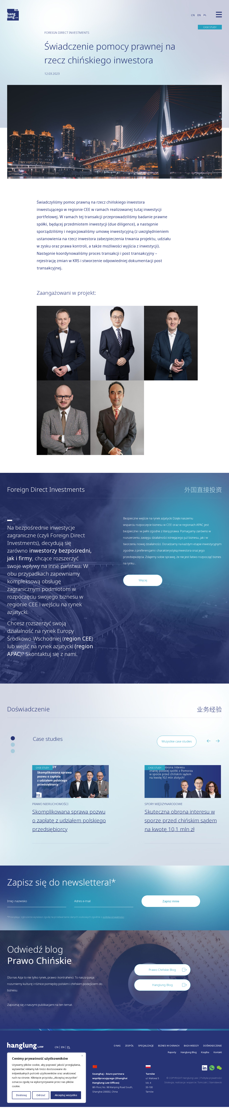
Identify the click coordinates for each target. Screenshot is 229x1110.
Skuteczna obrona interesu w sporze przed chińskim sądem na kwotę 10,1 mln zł (181, 820)
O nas (117, 1045)
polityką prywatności (113, 917)
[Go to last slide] (210, 741)
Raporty (172, 1052)
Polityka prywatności (211, 1077)
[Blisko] (82, 1055)
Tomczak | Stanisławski (210, 1082)
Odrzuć (40, 1095)
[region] (46, 1078)
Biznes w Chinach (168, 1045)
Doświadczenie (212, 1045)
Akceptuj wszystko (66, 1095)
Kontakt (218, 1052)
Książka (205, 1052)
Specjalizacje (146, 1045)
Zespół (129, 1045)
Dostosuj (21, 1095)
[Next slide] (219, 741)
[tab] (13, 738)
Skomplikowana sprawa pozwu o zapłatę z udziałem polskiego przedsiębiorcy (69, 820)
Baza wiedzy (191, 1045)
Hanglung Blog (189, 1052)
